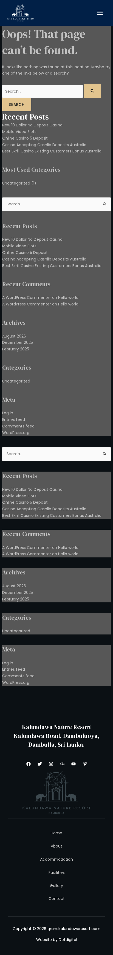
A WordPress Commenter (26, 304)
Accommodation (56, 859)
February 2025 (15, 349)
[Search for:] (51, 91)
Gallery (56, 885)
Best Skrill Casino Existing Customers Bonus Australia (51, 151)
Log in (7, 413)
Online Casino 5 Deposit (25, 138)
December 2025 (17, 342)
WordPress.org (15, 432)
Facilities (57, 872)
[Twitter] (40, 764)
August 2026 (14, 336)
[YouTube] (73, 764)
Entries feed (13, 419)
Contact (57, 898)
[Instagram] (51, 764)
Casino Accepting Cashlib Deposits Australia (44, 145)
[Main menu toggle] (100, 13)
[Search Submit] (92, 91)
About (56, 846)
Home (56, 833)
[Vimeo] (85, 764)
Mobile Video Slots (19, 131)
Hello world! (69, 297)
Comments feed (18, 426)
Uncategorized (16, 183)
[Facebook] (28, 764)
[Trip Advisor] (62, 764)
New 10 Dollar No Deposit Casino (32, 125)
